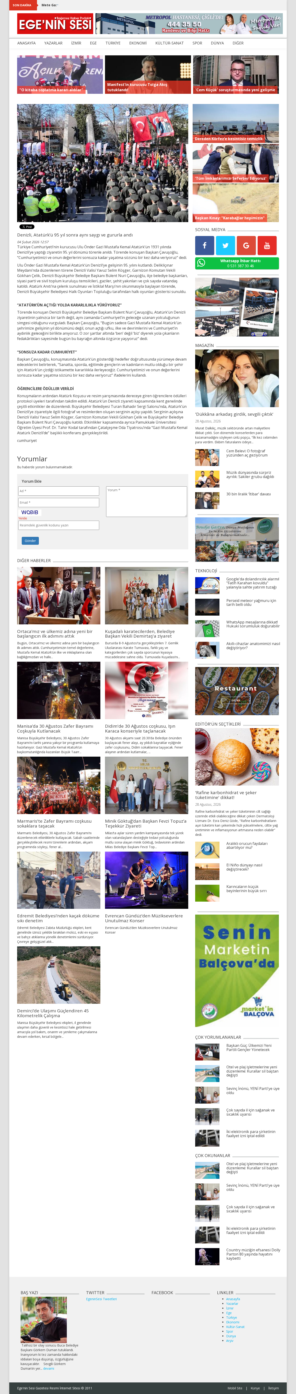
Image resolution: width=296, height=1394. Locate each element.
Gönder (30, 540)
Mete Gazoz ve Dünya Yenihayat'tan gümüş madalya (86, 5)
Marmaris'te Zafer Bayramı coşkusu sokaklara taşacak (54, 823)
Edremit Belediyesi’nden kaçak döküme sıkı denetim (58, 918)
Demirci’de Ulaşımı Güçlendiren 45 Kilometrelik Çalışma (53, 1013)
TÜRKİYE (112, 43)
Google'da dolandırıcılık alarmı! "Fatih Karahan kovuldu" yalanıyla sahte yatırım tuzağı (252, 583)
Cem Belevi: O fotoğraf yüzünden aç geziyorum (247, 453)
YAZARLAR (53, 43)
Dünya (231, 1336)
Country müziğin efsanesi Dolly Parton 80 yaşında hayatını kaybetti (253, 1254)
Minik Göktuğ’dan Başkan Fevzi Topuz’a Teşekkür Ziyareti (146, 823)
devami (48, 1368)
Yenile (22, 518)
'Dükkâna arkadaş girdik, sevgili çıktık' (234, 414)
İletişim (273, 1388)
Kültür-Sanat (235, 1327)
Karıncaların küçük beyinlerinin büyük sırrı (246, 888)
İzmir (230, 1308)
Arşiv (229, 1340)
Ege (229, 1313)
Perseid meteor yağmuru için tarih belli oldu (251, 602)
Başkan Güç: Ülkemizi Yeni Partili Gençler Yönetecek (248, 1047)
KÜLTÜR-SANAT (169, 43)
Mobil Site (235, 1388)
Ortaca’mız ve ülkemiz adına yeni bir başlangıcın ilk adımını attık (54, 633)
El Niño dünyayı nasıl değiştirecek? (244, 867)
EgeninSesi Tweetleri (101, 1299)
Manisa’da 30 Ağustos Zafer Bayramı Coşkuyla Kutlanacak (55, 728)
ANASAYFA (26, 43)
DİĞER (238, 43)
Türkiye (231, 1317)
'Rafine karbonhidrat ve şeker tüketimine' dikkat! (226, 795)
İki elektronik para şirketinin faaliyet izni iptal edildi (250, 1133)
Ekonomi (232, 1322)
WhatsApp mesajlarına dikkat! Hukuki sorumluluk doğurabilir (253, 624)
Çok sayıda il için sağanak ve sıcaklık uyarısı (250, 1112)
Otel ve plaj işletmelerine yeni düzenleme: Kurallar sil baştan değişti (252, 1071)
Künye (255, 1388)
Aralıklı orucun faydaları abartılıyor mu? (247, 845)
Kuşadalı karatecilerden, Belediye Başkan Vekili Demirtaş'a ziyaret (140, 633)
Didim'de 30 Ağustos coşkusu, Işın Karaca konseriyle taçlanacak (140, 728)
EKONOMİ (138, 43)
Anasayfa (233, 1299)
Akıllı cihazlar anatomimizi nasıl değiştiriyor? (253, 645)
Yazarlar (232, 1303)
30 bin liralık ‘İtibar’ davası (248, 494)
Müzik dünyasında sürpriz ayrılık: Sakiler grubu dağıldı (250, 474)
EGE (93, 43)
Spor (229, 1331)
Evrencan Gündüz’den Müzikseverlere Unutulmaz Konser (144, 918)
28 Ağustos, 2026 (208, 421)
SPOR (197, 43)
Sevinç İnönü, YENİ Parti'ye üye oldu (253, 1090)
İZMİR (76, 43)
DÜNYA (217, 43)
